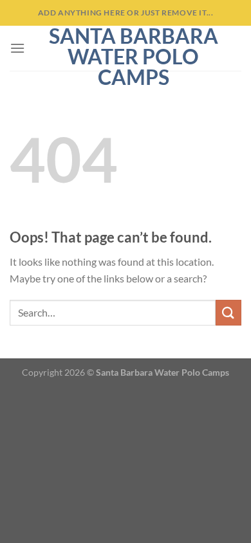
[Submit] (228, 312)
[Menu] (17, 48)
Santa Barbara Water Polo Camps (133, 56)
